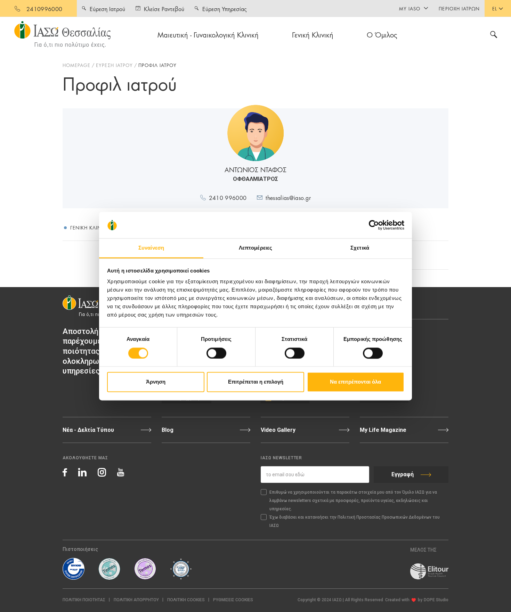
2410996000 (44, 8)
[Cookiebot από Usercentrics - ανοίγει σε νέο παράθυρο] (373, 225)
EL (494, 8)
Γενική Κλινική (312, 34)
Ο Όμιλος (382, 34)
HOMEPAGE (76, 64)
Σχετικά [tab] (359, 248)
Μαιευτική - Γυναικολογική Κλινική (208, 34)
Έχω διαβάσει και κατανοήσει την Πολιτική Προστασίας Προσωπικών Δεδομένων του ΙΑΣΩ (354, 521)
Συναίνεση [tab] (151, 248)
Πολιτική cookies (186, 599)
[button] (233, 600)
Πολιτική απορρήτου (136, 599)
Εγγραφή (402, 474)
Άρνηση (155, 382)
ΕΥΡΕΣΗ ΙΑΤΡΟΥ (114, 64)
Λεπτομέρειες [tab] (255, 248)
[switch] (216, 353)
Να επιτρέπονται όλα (355, 382)
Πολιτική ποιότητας (84, 599)
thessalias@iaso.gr (288, 197)
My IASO (409, 8)
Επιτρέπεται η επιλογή (255, 382)
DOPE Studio (436, 599)
